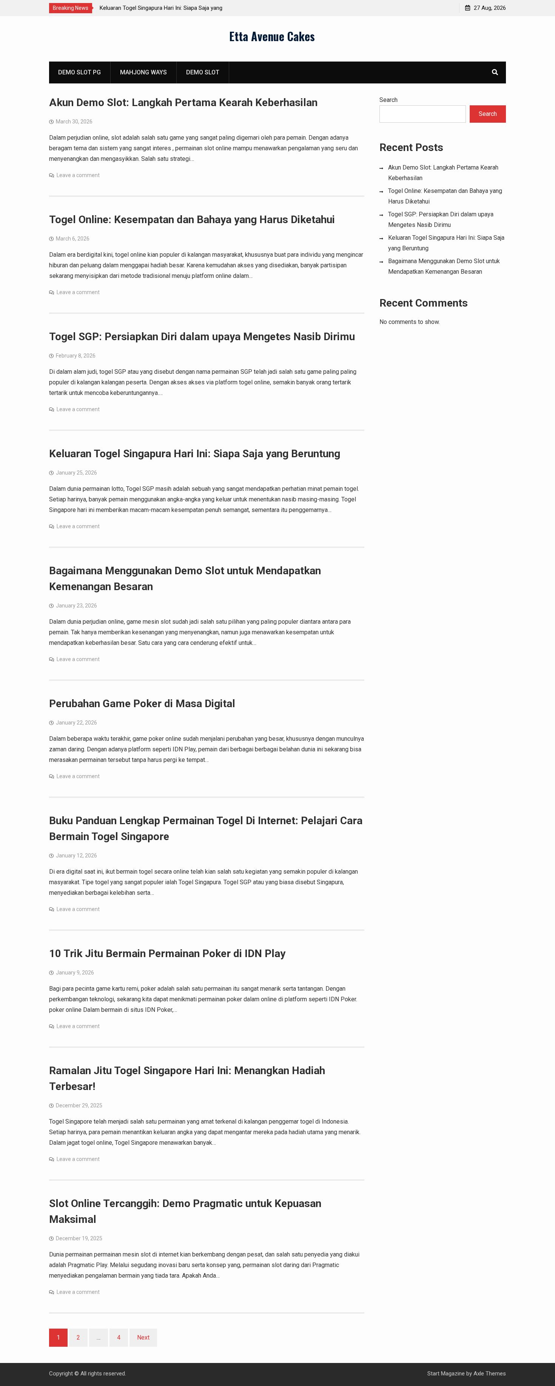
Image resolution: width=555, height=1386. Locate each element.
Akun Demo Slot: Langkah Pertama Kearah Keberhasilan (183, 102)
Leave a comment (78, 175)
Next (143, 1337)
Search (388, 99)
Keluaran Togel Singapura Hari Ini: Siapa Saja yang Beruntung (194, 453)
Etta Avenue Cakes (272, 36)
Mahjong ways (143, 72)
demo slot (202, 72)
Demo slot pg (79, 72)
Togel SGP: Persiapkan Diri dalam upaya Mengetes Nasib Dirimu (202, 336)
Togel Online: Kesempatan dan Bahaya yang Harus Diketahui (192, 219)
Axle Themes (489, 1373)
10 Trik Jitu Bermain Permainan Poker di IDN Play (167, 953)
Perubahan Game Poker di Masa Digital (142, 703)
